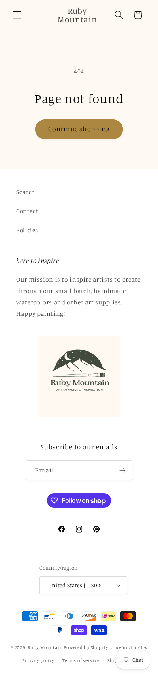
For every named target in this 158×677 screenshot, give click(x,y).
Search (25, 191)
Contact (27, 210)
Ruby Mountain (46, 648)
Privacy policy (38, 660)
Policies (27, 229)
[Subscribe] (122, 470)
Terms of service (81, 660)
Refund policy (131, 648)
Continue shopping (79, 129)
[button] (17, 15)
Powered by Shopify (86, 648)
